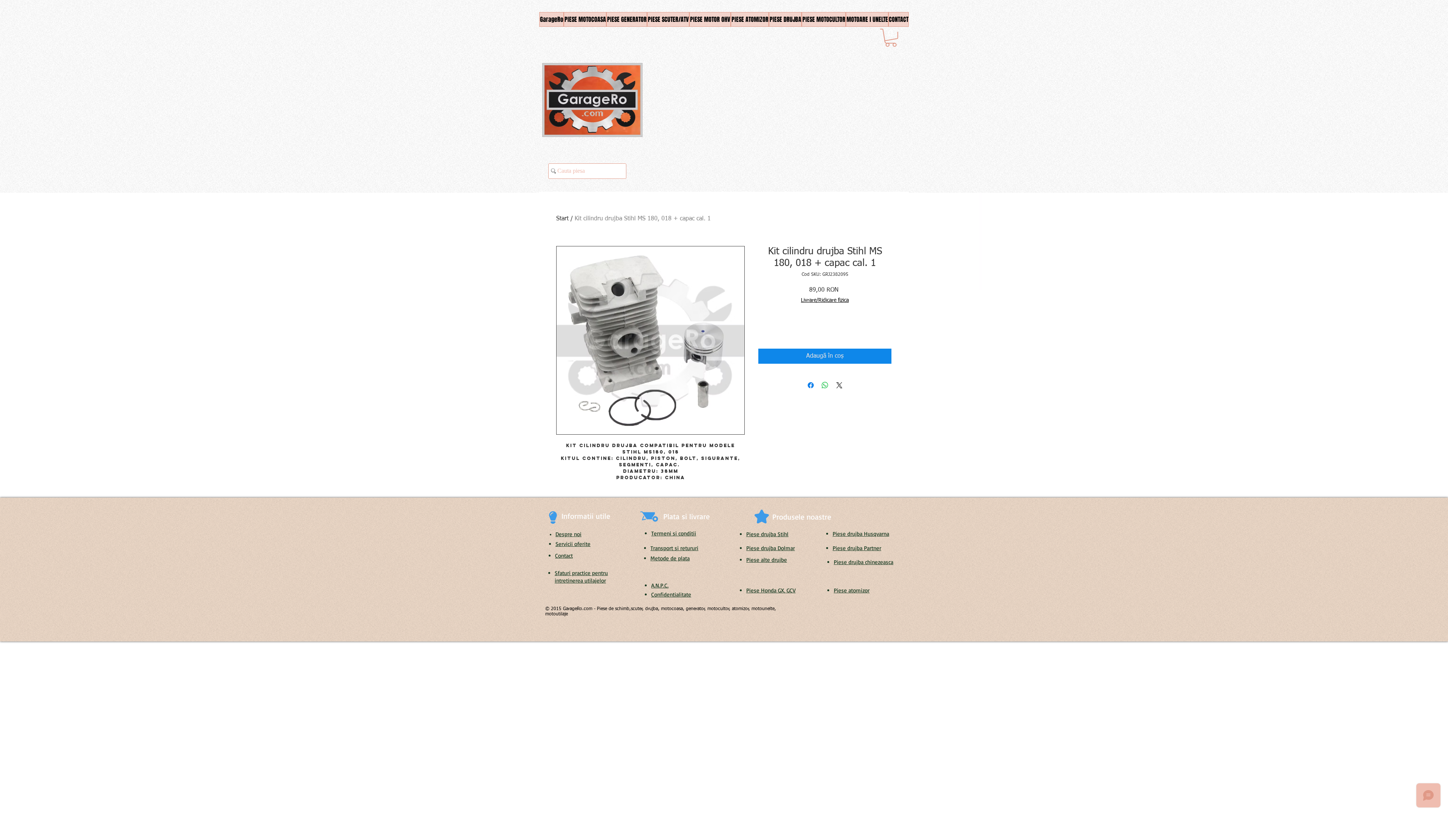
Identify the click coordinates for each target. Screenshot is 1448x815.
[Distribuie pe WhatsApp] (825, 385)
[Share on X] (839, 385)
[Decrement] (763, 329)
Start (562, 219)
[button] (891, 38)
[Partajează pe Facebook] (810, 385)
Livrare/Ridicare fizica (825, 300)
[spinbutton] (775, 329)
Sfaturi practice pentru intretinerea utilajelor (581, 576)
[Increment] (786, 329)
